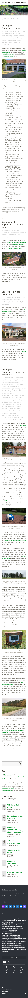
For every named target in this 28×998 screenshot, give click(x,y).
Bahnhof (4, 299)
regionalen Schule (12, 242)
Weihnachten (20, 417)
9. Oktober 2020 (6, 297)
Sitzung (4, 947)
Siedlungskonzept (7, 42)
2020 (3, 33)
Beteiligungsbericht (20, 384)
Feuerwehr (18, 927)
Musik (10, 943)
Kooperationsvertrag (8, 400)
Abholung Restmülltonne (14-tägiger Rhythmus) (15, 829)
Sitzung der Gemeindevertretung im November (13, 372)
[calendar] (14, 906)
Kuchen (8, 941)
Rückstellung (12, 406)
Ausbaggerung (6, 382)
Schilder (19, 406)
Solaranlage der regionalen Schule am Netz (12, 224)
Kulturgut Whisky (14, 872)
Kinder (15, 940)
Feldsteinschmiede (8, 927)
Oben (24, 994)
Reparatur (5, 406)
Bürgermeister (6, 389)
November (5, 404)
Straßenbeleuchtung (8, 415)
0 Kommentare (14, 230)
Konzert (4, 941)
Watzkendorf (5, 44)
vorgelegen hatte (18, 244)
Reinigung (19, 404)
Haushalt (4, 940)
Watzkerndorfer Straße (9, 417)
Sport (11, 411)
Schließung (5, 409)
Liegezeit (22, 400)
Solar (18, 235)
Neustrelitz (19, 943)
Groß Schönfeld (19, 395)
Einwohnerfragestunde (8, 391)
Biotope (4, 386)
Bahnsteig (10, 299)
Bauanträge (5, 384)
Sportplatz (13, 947)
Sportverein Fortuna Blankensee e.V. (15, 540)
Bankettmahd (15, 382)
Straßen (13, 413)
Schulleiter (17, 409)
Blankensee (13, 232)
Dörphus (23, 389)
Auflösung (20, 380)
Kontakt (4, 993)
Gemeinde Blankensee (8, 393)
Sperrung (8, 947)
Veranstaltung (6, 949)
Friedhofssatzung (7, 36)
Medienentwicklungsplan (9, 402)
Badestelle (21, 917)
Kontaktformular (7, 791)
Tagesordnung (20, 947)
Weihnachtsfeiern (7, 420)
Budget (16, 386)
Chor (14, 923)
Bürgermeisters (8, 56)
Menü (24, 2)
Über (3, 987)
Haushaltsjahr (6, 40)
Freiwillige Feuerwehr (9, 928)
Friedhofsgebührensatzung (13, 33)
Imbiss (8, 940)
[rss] (6, 906)
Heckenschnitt (6, 397)
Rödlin (16, 945)
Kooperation (18, 397)
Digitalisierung (15, 389)
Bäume (11, 384)
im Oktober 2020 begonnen (14, 248)
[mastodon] (24, 906)
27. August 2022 (6, 31)
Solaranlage (16, 42)
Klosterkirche (20, 940)
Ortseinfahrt (12, 404)
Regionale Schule (15, 40)
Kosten (17, 400)
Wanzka (17, 415)
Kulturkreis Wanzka (14, 941)
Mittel (19, 402)
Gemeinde (5, 931)
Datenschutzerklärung (8, 989)
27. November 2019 (7, 378)
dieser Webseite (9, 775)
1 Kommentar (16, 31)
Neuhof (13, 943)
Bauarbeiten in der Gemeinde (11, 293)
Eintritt (4, 925)
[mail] (3, 906)
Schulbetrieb (13, 302)
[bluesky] (21, 906)
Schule (14, 235)
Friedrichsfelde (20, 928)
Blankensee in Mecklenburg (14, 2)
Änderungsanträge (10, 380)
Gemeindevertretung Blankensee (11, 38)
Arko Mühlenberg (15, 917)
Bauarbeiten (5, 232)
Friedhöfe (19, 391)
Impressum (5, 991)
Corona (17, 923)
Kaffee (11, 940)
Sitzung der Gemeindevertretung (12, 27)
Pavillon (4, 945)
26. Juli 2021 (5, 230)
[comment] (10, 906)
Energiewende (21, 232)
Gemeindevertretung (19, 36)
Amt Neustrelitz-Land (6, 917)
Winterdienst (17, 420)
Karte (12, 397)
